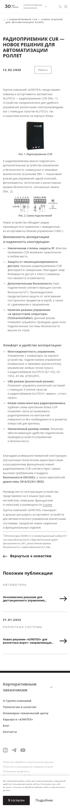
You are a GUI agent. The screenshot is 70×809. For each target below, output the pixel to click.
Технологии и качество (19, 707)
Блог (6, 726)
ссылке (47, 505)
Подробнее (44, 800)
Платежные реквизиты (16, 771)
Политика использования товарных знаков (28, 766)
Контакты (10, 732)
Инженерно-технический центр (25, 713)
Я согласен (16, 800)
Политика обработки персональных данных (28, 762)
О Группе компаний (17, 701)
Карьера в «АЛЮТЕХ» (18, 720)
